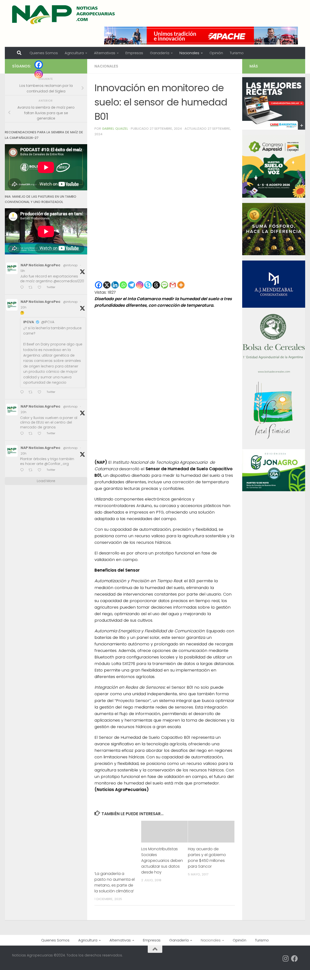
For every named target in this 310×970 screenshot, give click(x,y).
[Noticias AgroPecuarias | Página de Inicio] (64, 14)
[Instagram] (139, 285)
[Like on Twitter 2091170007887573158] (41, 434)
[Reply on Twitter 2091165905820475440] (23, 470)
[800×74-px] (201, 36)
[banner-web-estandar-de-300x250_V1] (273, 254)
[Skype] (148, 285)
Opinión (216, 52)
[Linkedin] (115, 285)
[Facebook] (98, 285)
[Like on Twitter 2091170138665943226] (41, 392)
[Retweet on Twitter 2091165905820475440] (32, 470)
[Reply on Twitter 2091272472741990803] (23, 287)
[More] (181, 285)
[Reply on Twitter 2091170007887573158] (23, 434)
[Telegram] (131, 285)
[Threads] (156, 285)
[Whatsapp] (123, 285)
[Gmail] (172, 285)
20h (23, 307)
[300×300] (273, 196)
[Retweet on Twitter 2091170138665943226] (32, 392)
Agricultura (74, 52)
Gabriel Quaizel (115, 128)
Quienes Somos (44, 52)
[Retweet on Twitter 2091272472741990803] (32, 287)
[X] (106, 285)
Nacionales (189, 52)
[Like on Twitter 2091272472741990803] (41, 287)
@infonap (70, 265)
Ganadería (159, 52)
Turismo (237, 52)
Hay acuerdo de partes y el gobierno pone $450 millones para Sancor (207, 857)
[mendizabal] (273, 306)
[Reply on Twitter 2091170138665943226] (23, 392)
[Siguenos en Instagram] (285, 958)
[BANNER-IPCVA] (273, 128)
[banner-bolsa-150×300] (273, 372)
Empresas (134, 52)
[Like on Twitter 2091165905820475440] (41, 470)
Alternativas (104, 52)
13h (23, 271)
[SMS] (164, 285)
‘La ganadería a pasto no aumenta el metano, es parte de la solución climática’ (114, 882)
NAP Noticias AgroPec (40, 265)
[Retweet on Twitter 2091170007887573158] (32, 434)
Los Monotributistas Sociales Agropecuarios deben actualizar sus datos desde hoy (162, 860)
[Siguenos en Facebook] (294, 958)
